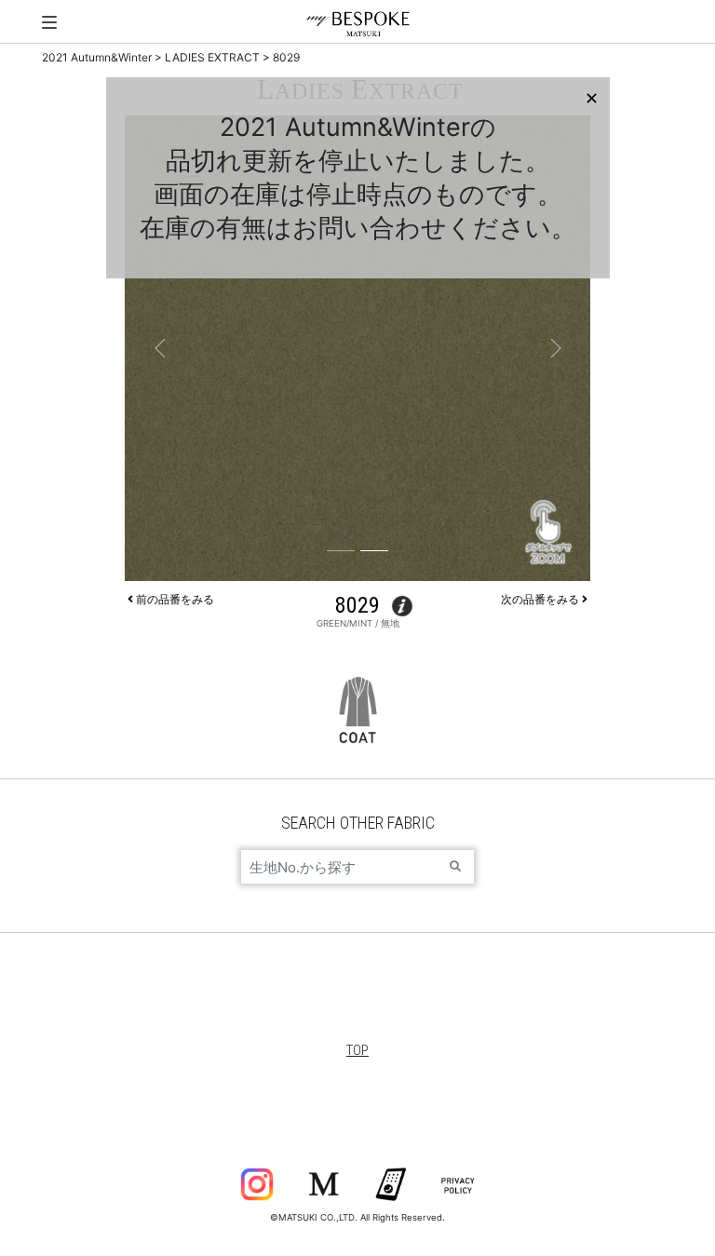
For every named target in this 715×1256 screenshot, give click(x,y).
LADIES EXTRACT (212, 57)
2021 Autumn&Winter (97, 57)
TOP (357, 1050)
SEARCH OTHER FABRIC (358, 822)
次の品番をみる (541, 599)
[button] (160, 348)
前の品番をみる (173, 599)
